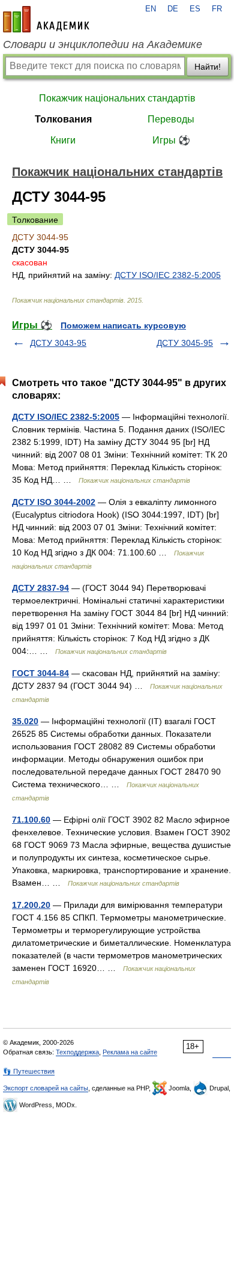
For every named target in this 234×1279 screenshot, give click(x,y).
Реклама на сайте (130, 1052)
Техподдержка (77, 1052)
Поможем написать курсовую (123, 325)
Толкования (63, 119)
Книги (63, 140)
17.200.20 (31, 905)
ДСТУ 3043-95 (58, 343)
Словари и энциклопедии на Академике (102, 44)
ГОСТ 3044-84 (40, 673)
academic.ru (46, 19)
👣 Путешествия (29, 1071)
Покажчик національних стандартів (117, 98)
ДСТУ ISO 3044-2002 (53, 502)
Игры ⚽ (171, 140)
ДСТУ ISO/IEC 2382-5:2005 (168, 275)
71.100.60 (31, 819)
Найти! (207, 66)
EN (150, 9)
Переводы (171, 119)
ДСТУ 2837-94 (40, 588)
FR (217, 9)
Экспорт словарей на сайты (45, 1088)
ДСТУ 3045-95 (185, 343)
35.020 (25, 721)
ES (195, 9)
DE (172, 9)
